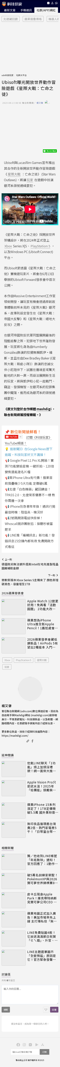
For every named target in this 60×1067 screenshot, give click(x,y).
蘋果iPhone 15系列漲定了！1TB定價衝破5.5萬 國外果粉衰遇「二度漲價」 (42, 808)
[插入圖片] (46, 1010)
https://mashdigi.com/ (15, 735)
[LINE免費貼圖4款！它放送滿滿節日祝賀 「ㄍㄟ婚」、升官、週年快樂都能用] (14, 939)
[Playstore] (36, 1044)
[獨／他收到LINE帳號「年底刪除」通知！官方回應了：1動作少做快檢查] (14, 862)
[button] (52, 4)
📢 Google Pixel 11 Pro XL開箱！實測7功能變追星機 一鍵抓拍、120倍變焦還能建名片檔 (29, 466)
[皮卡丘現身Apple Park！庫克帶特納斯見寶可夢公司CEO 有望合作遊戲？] (14, 900)
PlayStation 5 (23, 660)
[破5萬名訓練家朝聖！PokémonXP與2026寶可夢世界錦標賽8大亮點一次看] (14, 881)
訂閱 (44, 1051)
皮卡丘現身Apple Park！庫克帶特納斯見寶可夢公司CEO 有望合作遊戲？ (42, 898)
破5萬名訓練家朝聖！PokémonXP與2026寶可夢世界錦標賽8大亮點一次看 (42, 879)
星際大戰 (42, 660)
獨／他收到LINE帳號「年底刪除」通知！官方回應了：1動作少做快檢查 (42, 860)
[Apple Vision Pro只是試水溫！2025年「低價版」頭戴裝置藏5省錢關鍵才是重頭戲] (14, 788)
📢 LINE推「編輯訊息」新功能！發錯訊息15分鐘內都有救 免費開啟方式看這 (30, 541)
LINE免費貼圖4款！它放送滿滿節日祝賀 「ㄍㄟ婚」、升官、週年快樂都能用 (42, 936)
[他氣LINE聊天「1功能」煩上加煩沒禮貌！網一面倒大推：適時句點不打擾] (14, 769)
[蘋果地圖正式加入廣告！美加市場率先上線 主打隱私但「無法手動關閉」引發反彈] (14, 919)
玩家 (6, 667)
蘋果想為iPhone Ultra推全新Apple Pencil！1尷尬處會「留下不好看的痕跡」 (42, 624)
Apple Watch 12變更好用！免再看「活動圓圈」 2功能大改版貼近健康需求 (42, 605)
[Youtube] (48, 4)
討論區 (6, 974)
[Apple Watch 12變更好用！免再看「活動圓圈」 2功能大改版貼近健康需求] (14, 607)
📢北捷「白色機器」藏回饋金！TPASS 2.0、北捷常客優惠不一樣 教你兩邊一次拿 (30, 495)
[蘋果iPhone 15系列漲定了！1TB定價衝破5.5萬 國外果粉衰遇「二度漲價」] (14, 811)
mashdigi (44, 409)
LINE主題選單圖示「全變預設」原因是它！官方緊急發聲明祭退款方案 (41, 956)
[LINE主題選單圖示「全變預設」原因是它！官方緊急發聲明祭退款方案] (14, 958)
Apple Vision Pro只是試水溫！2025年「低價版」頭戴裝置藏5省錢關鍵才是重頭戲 (42, 786)
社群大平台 (21, 75)
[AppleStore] (42, 1044)
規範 (6, 1009)
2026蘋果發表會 (13, 593)
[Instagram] (24, 1044)
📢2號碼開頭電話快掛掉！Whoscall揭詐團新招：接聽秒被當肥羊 (29, 524)
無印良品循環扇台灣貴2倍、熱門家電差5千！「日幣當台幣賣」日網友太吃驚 (42, 828)
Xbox (7, 660)
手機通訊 (26, 10)
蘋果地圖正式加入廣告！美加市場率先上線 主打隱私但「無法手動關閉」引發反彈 (42, 917)
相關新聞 (8, 848)
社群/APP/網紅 (46, 10)
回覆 (54, 1009)
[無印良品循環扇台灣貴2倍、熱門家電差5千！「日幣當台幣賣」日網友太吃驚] (14, 830)
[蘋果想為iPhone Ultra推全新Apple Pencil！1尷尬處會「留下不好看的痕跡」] (14, 626)
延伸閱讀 (8, 755)
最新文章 (10, 10)
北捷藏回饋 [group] (10, 19)
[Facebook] (18, 1044)
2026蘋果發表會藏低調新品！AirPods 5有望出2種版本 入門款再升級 (42, 643)
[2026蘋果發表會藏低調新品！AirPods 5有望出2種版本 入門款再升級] (14, 645)
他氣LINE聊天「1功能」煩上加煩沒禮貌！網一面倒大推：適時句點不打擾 (41, 767)
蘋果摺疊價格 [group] (33, 19)
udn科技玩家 (7, 75)
